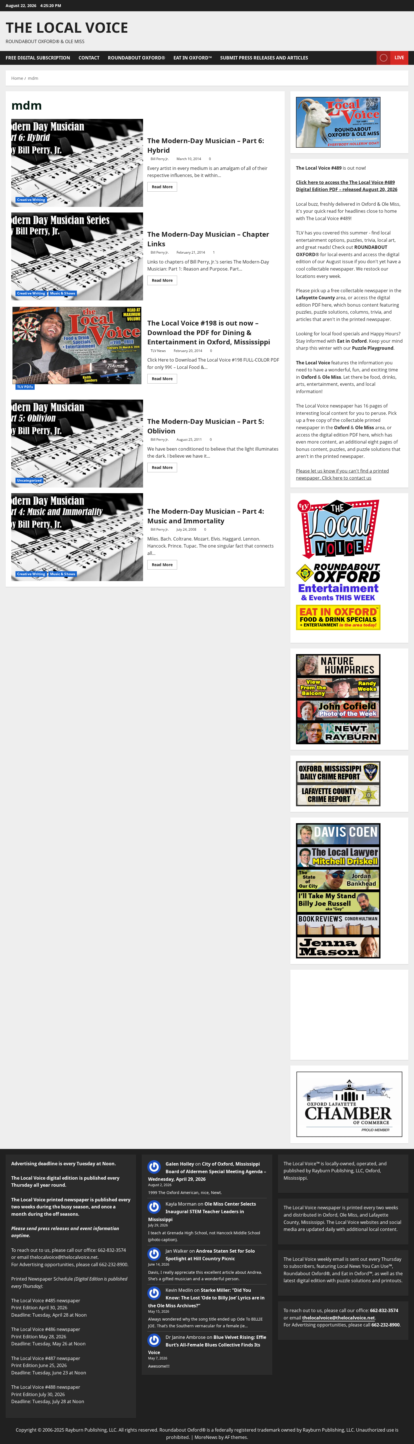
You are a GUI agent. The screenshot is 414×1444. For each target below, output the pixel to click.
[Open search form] (370, 57)
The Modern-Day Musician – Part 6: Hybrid (77, 163)
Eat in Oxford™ (192, 58)
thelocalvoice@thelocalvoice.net (338, 1318)
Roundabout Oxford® (136, 58)
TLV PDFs (25, 386)
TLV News (158, 350)
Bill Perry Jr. (160, 158)
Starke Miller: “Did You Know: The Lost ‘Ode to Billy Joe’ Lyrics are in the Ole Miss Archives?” (206, 1297)
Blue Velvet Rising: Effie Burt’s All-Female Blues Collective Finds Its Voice (207, 1345)
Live (399, 57)
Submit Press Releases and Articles (264, 58)
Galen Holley (180, 1164)
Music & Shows (62, 293)
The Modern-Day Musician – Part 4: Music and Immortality (77, 537)
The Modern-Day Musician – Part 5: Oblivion (77, 444)
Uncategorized (29, 480)
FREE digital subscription (38, 58)
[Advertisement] (349, 1014)
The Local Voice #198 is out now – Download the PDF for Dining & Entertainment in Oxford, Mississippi (77, 350)
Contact (89, 58)
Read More (164, 185)
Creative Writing (31, 199)
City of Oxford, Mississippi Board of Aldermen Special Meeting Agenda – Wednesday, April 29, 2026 (207, 1171)
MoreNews (206, 1437)
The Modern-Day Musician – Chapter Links (77, 256)
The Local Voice (67, 27)
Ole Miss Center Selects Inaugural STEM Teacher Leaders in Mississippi (202, 1211)
